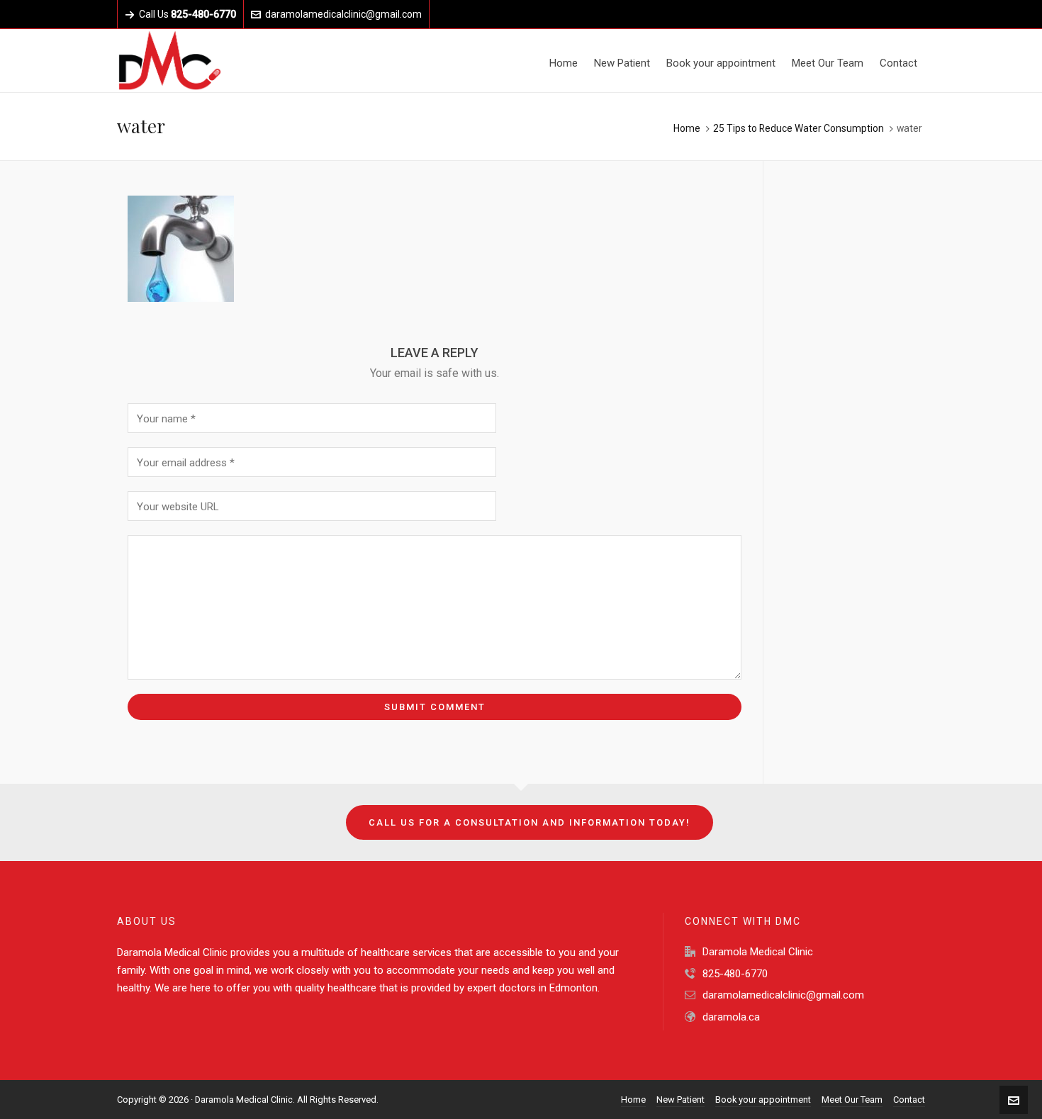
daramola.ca (731, 1017)
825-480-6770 (735, 973)
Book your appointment (763, 1099)
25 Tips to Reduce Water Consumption (798, 128)
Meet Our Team (852, 1099)
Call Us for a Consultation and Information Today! (529, 822)
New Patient (680, 1099)
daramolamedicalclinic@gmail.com (343, 14)
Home (686, 128)
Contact (909, 1099)
